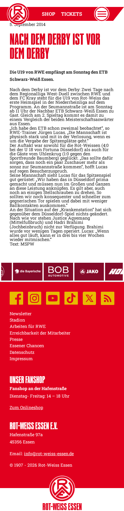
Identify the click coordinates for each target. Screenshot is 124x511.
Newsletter (21, 313)
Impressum (21, 358)
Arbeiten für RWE (28, 326)
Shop (48, 13)
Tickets (71, 13)
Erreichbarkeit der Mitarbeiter (40, 333)
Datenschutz (22, 352)
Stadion (17, 320)
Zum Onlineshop (26, 407)
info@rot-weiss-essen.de (49, 453)
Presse (16, 339)
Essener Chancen (27, 345)
